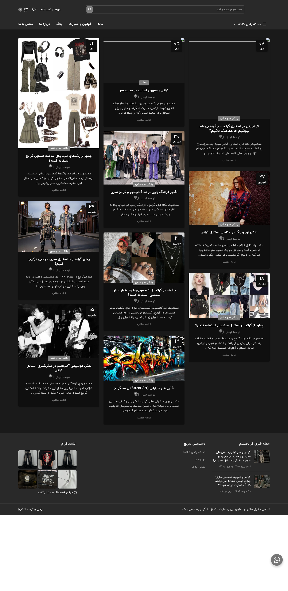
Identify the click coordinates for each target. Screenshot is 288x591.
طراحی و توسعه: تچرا (31, 509)
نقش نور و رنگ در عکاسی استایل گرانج (229, 232)
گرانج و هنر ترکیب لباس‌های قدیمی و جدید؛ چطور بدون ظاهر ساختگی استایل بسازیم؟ (232, 456)
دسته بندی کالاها (194, 452)
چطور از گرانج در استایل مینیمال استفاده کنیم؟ (229, 325)
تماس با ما (198, 467)
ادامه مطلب (229, 160)
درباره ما (200, 460)
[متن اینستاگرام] (67, 459)
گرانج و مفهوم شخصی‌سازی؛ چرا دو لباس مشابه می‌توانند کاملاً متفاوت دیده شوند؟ (233, 481)
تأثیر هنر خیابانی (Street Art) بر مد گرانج (144, 388)
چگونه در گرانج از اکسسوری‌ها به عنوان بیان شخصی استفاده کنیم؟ (144, 292)
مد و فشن (225, 118)
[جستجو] (89, 9)
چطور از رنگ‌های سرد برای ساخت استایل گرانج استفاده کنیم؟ (59, 158)
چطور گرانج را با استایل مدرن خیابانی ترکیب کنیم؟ (59, 261)
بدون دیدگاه (226, 466)
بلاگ (235, 118)
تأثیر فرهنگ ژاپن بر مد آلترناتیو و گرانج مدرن (144, 192)
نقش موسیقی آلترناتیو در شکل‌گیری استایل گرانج (59, 368)
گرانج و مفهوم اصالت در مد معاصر (144, 90)
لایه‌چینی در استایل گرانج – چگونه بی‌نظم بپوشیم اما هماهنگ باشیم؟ (229, 128)
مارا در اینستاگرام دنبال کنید (55, 493)
